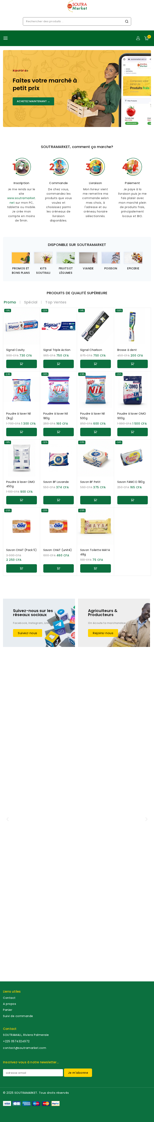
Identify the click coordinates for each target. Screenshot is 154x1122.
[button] (21, 364)
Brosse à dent (127, 350)
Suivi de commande (18, 1016)
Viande (88, 268)
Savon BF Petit (90, 482)
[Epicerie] (133, 258)
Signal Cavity (15, 350)
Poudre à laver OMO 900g (131, 416)
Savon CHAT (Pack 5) (21, 550)
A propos (9, 1004)
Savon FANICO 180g (131, 482)
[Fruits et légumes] (65, 258)
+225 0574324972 (16, 1041)
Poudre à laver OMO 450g (20, 484)
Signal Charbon (91, 350)
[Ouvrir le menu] (5, 38)
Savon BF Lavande (56, 482)
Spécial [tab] (30, 302)
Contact (9, 998)
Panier (7, 1010)
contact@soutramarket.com (24, 1048)
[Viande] (88, 258)
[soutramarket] (77, 6)
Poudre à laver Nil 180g (55, 416)
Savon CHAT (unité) (57, 550)
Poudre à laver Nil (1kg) (18, 416)
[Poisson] (111, 258)
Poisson (110, 268)
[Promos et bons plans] (20, 258)
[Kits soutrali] (43, 258)
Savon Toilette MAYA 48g (95, 552)
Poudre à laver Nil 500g (92, 416)
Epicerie (133, 268)
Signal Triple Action (57, 350)
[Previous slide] (12, 263)
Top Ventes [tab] (55, 302)
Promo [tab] (10, 302)
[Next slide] (142, 263)
